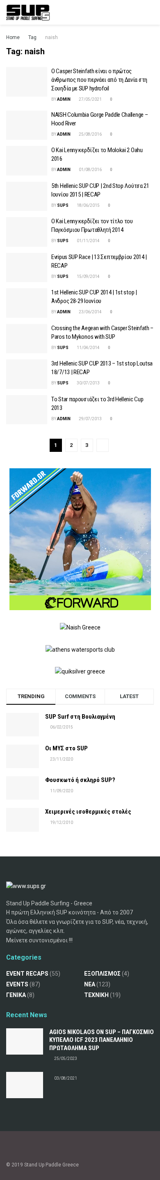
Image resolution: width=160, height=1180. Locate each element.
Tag (32, 37)
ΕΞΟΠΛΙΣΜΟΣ (102, 973)
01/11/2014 (88, 240)
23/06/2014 (90, 312)
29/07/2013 (90, 418)
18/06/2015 (88, 205)
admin (64, 99)
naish (51, 37)
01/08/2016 (90, 169)
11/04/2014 (88, 347)
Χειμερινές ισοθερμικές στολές (88, 811)
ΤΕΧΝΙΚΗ (96, 995)
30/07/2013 (88, 383)
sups (63, 205)
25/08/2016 (90, 134)
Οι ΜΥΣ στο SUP (66, 748)
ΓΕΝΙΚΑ (16, 995)
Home (13, 37)
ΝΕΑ (89, 984)
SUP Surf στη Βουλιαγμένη (80, 716)
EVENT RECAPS (27, 973)
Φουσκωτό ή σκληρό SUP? (80, 780)
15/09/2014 (88, 276)
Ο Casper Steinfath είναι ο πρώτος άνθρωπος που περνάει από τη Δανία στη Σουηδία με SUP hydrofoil (99, 79)
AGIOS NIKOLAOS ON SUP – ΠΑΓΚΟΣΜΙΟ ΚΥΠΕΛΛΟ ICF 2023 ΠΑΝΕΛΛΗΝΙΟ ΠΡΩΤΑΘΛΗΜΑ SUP (101, 1040)
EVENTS (17, 984)
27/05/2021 (90, 99)
